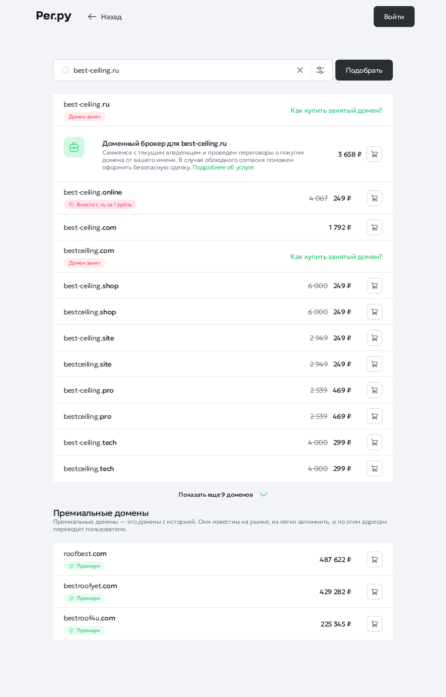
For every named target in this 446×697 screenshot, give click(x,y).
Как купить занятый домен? (336, 110)
